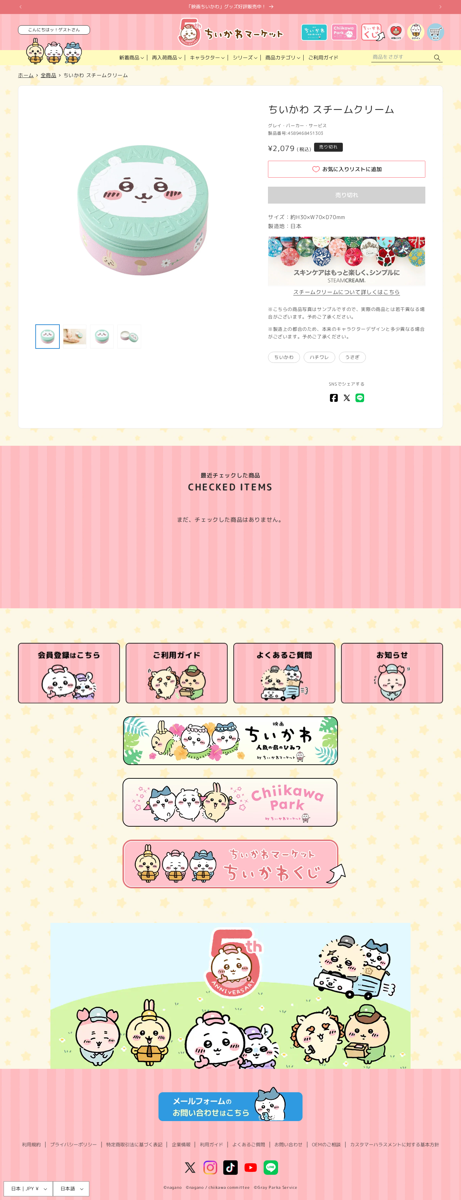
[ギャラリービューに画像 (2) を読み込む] (75, 336)
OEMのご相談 (326, 1144)
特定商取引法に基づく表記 (134, 1144)
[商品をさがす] (437, 57)
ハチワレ (319, 357)
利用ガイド (211, 1144)
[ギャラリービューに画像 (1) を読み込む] (47, 336)
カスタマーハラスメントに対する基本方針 (394, 1144)
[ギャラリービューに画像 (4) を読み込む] (129, 336)
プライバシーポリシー (73, 1144)
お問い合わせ (288, 1144)
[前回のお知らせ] (20, 7)
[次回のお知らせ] (440, 7)
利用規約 (31, 1144)
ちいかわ (284, 357)
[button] (131, 57)
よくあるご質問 (248, 1144)
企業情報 (181, 1144)
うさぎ (352, 357)
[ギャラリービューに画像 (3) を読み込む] (102, 336)
